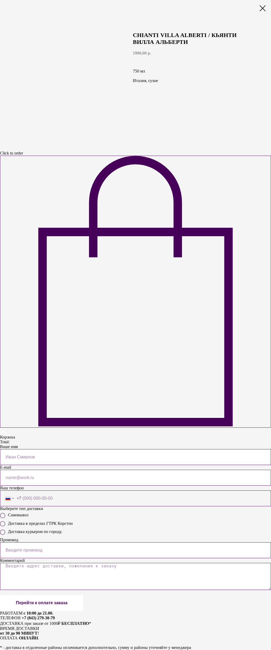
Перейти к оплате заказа (41, 603)
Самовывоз (18, 515)
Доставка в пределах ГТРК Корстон (40, 523)
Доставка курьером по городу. (35, 531)
